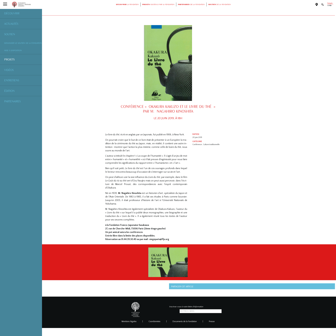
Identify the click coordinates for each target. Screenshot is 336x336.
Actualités (11, 23)
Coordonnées (154, 321)
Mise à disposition (13, 50)
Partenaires (12, 101)
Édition (9, 90)
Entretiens (11, 80)
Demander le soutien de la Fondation (23, 43)
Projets (9, 59)
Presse (212, 321)
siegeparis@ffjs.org (159, 239)
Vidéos (9, 70)
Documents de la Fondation (184, 321)
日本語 (329, 5)
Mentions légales (129, 321)
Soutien (9, 34)
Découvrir (11, 13)
